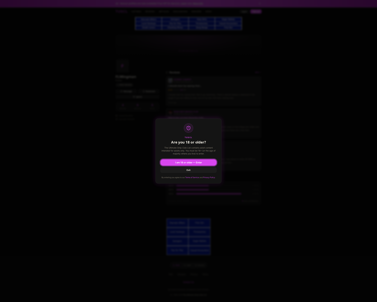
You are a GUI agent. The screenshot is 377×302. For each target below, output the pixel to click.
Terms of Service (192, 177)
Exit (188, 170)
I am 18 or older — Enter (188, 162)
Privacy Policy (209, 177)
